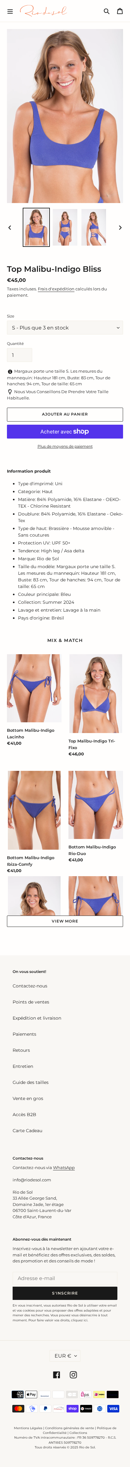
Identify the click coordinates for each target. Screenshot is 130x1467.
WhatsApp (64, 1167)
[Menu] (10, 11)
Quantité (15, 343)
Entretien (23, 1066)
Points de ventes (31, 1002)
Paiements (24, 1034)
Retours (21, 1050)
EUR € (63, 1356)
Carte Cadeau (27, 1130)
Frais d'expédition (56, 288)
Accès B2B (24, 1114)
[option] (36, 227)
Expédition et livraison (37, 1018)
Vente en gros (28, 1098)
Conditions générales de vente (69, 1428)
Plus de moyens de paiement (65, 446)
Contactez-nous (30, 986)
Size (10, 316)
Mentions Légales (28, 1428)
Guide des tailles (31, 1082)
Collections (78, 1433)
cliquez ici (79, 1320)
